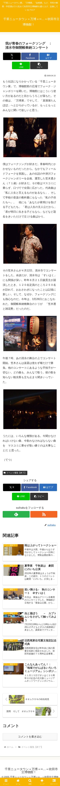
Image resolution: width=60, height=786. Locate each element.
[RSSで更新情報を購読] (43, 514)
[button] (39, 65)
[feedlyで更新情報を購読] (16, 514)
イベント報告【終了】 (16, 473)
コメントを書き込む (30, 736)
